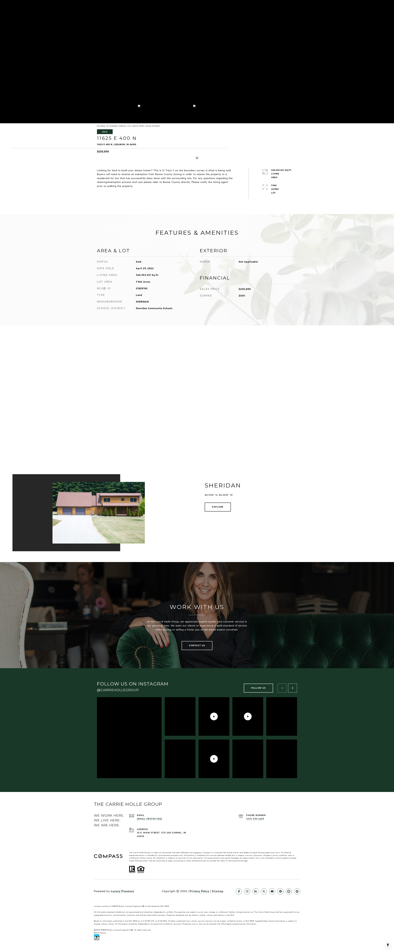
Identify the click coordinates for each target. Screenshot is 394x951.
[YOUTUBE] (272, 891)
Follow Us (258, 688)
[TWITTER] (264, 891)
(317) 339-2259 (255, 819)
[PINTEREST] (280, 891)
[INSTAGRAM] (247, 891)
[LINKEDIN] (255, 891)
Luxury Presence (122, 891)
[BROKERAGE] (289, 891)
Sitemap (217, 891)
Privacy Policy (199, 891)
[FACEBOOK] (239, 891)
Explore (217, 507)
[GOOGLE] (297, 891)
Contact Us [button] (197, 645)
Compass (197, 852)
